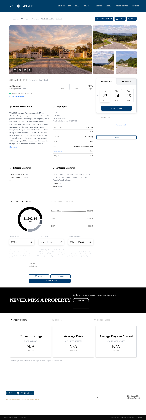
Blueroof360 (13, 417)
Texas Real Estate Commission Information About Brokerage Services (22, 399)
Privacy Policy (115, 417)
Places (87, 6)
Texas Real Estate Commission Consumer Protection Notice (18, 402)
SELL (77, 6)
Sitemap (140, 417)
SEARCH (61, 6)
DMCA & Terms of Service (128, 417)
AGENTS (99, 6)
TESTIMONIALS (122, 6)
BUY (69, 6)
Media (108, 6)
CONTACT (135, 6)
